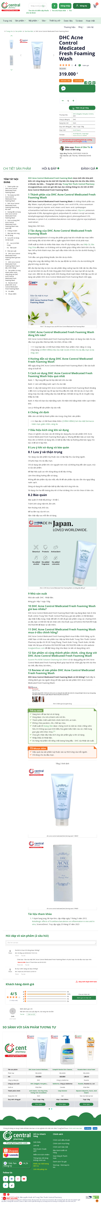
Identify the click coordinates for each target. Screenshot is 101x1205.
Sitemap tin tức (61, 1166)
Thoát (95, 1128)
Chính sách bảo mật (75, 1128)
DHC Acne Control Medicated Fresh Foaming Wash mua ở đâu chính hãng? (12, 265)
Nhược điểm (12, 294)
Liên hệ (90, 27)
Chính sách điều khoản (61, 1140)
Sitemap (56, 1165)
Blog (80, 27)
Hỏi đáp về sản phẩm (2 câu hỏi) (27, 936)
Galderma (56, 1084)
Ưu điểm (11, 291)
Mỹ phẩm (33, 20)
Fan (12, 1163)
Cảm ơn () (31, 1014)
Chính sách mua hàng (61, 1143)
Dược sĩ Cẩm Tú (82, 147)
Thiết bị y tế (54, 20)
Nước (91, 1091)
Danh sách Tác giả (59, 1161)
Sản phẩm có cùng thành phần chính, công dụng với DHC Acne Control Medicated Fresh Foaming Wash (13, 275)
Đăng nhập (65, 6)
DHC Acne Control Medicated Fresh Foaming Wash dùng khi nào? (12, 206)
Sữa (43, 20)
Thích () (20, 965)
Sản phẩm (19, 20)
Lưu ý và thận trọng (13, 244)
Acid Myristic (77, 134)
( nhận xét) (14, 1000)
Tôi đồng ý (88, 1128)
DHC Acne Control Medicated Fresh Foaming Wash (50, 178)
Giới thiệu (37, 1142)
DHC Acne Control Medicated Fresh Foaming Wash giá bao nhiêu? (12, 256)
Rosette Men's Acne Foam (86, 1069)
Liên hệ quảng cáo (40, 1169)
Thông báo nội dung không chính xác (40, 1159)
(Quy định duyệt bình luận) (88, 982)
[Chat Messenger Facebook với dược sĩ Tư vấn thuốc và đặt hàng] (63, 91)
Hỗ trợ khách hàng (39, 1135)
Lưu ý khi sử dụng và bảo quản (12, 239)
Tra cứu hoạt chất (59, 10)
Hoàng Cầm (48, 726)
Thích (17, 956)
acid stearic (33, 1091)
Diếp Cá (87, 244)
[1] (54, 731)
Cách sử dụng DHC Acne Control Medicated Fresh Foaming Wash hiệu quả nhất (12, 224)
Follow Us (7, 1173)
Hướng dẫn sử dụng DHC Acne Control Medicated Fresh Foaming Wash (13, 215)
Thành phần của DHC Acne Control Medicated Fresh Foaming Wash (11, 189)
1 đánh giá (85, 65)
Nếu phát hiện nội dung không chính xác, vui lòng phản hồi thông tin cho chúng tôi (77, 140)
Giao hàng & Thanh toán (60, 1157)
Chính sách (58, 1134)
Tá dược (79, 20)
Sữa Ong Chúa (42, 1091)
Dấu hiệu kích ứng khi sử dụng (12, 234)
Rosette (80, 1084)
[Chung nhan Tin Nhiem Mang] (89, 1197)
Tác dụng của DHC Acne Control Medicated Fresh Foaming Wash (12, 198)
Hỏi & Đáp (50, 168)
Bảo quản (13, 248)
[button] (49, 1109)
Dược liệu (68, 20)
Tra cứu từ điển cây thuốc (39, 10)
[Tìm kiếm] (42, 6)
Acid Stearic (77, 130)
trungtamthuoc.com (36, 648)
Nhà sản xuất (11, 251)
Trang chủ (7, 20)
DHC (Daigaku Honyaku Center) (83, 114)
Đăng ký (83, 6)
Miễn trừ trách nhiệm (41, 1154)
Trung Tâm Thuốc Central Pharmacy (78, 184)
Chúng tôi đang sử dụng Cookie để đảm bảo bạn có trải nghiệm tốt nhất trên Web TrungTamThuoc (42, 1128)
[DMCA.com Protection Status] (96, 1197)
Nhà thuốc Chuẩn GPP (39, 1150)
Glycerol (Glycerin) (82, 1091)
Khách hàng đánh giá (20, 984)
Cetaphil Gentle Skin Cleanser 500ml (62, 1070)
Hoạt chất (90, 20)
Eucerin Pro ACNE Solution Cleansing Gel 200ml (48, 659)
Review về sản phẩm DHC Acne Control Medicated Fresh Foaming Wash (12, 286)
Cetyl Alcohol (62, 1091)
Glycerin (81, 210)
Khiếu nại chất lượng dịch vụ (41, 1164)
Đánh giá (89, 168)
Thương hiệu (69, 27)
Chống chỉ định (12, 231)
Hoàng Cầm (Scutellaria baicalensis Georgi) (38, 1094)
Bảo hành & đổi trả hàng (60, 1151)
